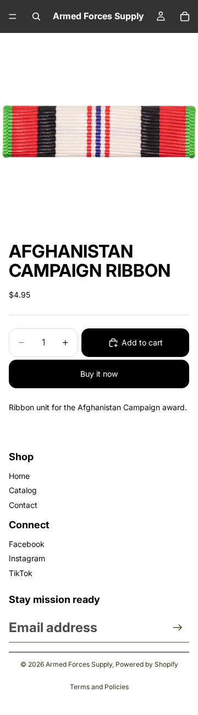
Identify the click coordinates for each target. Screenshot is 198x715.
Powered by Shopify (147, 664)
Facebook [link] (27, 544)
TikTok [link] (20, 573)
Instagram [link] (27, 558)
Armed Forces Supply (79, 664)
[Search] (36, 16)
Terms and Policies (99, 687)
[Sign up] (177, 627)
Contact (23, 505)
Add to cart (142, 342)
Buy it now (99, 373)
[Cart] (185, 16)
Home (19, 476)
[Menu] (12, 16)
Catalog (23, 490)
